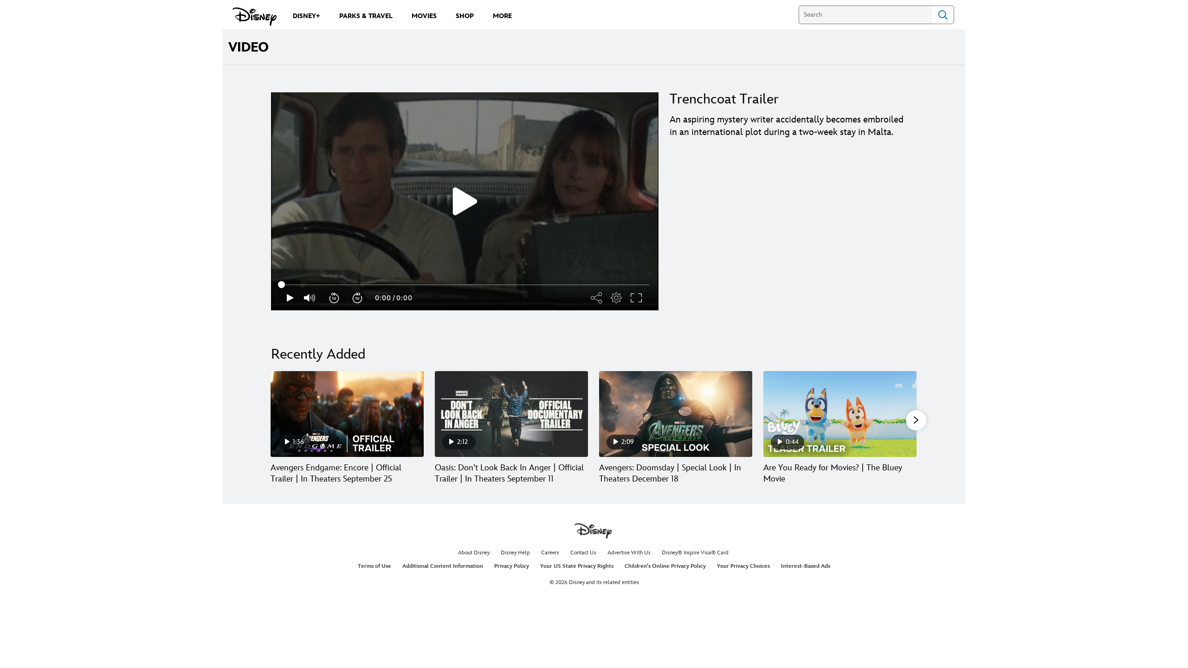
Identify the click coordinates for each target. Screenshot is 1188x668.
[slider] (464, 285)
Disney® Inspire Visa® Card (695, 552)
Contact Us (583, 552)
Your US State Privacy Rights (576, 566)
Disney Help (515, 552)
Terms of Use (374, 566)
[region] (465, 201)
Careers (550, 552)
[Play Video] (465, 201)
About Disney (474, 552)
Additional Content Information (442, 566)
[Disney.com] (254, 16)
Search (943, 15)
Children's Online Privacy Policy (665, 566)
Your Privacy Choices (743, 566)
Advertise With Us (629, 552)
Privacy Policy (511, 566)
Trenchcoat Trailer (724, 99)
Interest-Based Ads (805, 566)
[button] (335, 297)
